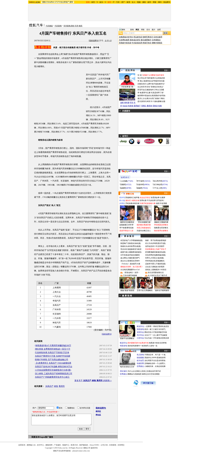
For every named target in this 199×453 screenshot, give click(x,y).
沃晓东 (140, 84)
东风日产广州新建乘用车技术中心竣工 (52, 377)
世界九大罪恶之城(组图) (154, 258)
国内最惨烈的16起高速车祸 (138, 343)
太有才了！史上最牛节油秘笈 (156, 335)
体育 (93, 2)
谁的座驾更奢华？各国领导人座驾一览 (142, 346)
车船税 (132, 96)
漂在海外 (123, 371)
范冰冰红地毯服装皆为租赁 (130, 249)
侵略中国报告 (157, 43)
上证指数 (123, 181)
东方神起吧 (157, 185)
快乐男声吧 (157, 181)
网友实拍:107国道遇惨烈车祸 (156, 332)
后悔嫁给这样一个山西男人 (155, 363)
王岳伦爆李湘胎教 (130, 275)
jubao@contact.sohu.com (81, 451)
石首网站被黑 (124, 40)
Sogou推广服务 (46, 437)
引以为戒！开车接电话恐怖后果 (157, 338)
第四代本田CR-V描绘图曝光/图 (153, 101)
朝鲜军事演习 (148, 37)
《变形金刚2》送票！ (131, 273)
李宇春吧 (140, 181)
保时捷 (126, 103)
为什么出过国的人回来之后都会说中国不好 (144, 371)
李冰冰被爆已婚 (144, 222)
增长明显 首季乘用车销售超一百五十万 (52, 349)
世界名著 (143, 200)
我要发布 (35, 437)
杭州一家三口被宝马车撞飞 (155, 329)
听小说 (122, 200)
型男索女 (140, 366)
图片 (153, 30)
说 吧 (134, 171)
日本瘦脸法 (156, 40)
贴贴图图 (140, 358)
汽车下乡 (123, 99)
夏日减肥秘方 (146, 40)
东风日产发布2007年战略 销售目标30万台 (53, 366)
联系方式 (74, 445)
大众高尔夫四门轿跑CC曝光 (154, 98)
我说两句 (166, 2)
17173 (57, 2)
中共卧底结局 (137, 43)
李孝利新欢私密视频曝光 (154, 261)
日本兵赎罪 (158, 37)
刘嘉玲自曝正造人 (144, 231)
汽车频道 (49, 26)
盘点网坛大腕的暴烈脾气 (130, 258)
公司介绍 (104, 445)
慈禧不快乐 (147, 43)
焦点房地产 (64, 2)
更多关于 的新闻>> (93, 380)
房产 (123, 2)
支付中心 (40, 445)
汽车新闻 (58, 26)
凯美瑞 (130, 106)
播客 (144, 2)
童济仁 (140, 98)
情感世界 (140, 363)
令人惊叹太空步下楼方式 (157, 275)
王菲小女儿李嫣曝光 (145, 290)
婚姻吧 (139, 188)
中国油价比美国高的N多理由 (154, 96)
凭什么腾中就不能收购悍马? (154, 84)
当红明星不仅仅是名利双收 (155, 360)
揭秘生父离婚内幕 (161, 222)
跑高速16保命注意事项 (158, 343)
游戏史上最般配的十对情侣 (155, 270)
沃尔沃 (130, 99)
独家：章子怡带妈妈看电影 (155, 240)
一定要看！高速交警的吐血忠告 (157, 326)
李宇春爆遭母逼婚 (126, 228)
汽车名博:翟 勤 (127, 87)
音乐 (148, 30)
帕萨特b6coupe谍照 (127, 93)
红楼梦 (162, 198)
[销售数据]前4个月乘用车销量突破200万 (53, 345)
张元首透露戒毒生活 (156, 273)
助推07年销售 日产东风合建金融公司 (51, 359)
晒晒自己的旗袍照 (135, 374)
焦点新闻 (140, 355)
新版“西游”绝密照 (127, 290)
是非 (139, 101)
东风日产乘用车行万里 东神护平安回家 (52, 356)
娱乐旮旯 (140, 360)
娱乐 (101, 2)
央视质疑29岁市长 (126, 37)
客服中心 (65, 445)
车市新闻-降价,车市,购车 (73, 26)
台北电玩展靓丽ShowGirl (130, 270)
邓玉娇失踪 (137, 37)
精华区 (98, 411)
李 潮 (139, 81)
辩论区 (98, 415)
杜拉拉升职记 (145, 198)
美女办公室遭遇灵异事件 (130, 261)
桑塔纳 (149, 106)
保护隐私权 (83, 445)
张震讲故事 (155, 198)
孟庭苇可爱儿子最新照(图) (155, 264)
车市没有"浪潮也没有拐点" (153, 87)
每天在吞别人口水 (127, 367)
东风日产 (49, 386)
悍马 (131, 103)
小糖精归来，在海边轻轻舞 (155, 366)
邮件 (149, 2)
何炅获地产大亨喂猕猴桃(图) (131, 240)
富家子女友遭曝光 (127, 338)
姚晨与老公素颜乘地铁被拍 (130, 252)
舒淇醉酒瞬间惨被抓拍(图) (155, 252)
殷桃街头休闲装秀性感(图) (130, 246)
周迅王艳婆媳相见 (144, 228)
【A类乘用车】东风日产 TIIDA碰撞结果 (53, 363)
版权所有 (94, 448)
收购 (160, 106)
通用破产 (137, 106)
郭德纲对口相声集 (132, 198)
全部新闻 (112, 445)
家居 (128, 2)
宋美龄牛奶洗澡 (125, 43)
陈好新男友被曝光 (161, 231)
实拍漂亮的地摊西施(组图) (155, 255)
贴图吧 (123, 188)
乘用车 (62, 386)
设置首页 (21, 445)
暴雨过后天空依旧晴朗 (151, 374)
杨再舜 (140, 96)
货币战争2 (160, 200)
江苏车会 (140, 338)
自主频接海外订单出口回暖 (153, 90)
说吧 (159, 30)
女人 (133, 2)
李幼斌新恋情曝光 (161, 225)
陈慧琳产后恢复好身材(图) (130, 243)
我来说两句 (93, 41)
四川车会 (140, 335)
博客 (154, 2)
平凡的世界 (151, 200)
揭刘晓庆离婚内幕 (144, 225)
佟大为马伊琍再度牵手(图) (155, 243)
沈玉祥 (140, 87)
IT (113, 2)
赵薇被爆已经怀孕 (126, 225)
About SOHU (94, 445)
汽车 (118, 2)
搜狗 (71, 2)
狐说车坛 (140, 326)
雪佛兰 (143, 106)
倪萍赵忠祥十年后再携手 (154, 246)
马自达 (125, 106)
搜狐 (44, 2)
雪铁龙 (155, 106)
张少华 (140, 78)
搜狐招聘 (48, 445)
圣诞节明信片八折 (126, 231)
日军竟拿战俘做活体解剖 (130, 255)
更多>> (167, 70)
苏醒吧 (123, 185)
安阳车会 (140, 332)
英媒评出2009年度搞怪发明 (155, 358)
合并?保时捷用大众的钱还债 (154, 78)
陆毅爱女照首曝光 (161, 228)
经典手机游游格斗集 (148, 203)
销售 (56, 386)
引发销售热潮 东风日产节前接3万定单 (52, 352)
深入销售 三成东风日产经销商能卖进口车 (53, 373)
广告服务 (57, 445)
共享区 (122, 203)
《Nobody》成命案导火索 (130, 264)
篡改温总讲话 (135, 40)
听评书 (122, 198)
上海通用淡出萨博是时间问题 (153, 81)
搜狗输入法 (31, 445)
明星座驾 (140, 329)
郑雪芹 (140, 90)
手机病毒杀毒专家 (132, 203)
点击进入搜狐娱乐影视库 (154, 267)
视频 (139, 2)
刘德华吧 (140, 185)
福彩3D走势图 (161, 203)
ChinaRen (50, 2)
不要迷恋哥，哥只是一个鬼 (155, 355)
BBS (160, 2)
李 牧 (139, 93)
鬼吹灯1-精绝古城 (132, 200)
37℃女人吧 (157, 188)
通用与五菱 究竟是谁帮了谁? (153, 93)
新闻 (132, 30)
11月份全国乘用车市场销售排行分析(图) (53, 370)
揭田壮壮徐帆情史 (127, 222)
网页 (137, 30)
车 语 (139, 75)
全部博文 (121, 445)
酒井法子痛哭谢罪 (162, 290)
